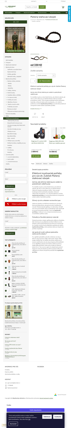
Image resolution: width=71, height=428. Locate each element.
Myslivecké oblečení (11, 65)
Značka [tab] (51, 164)
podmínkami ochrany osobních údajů (16, 228)
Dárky (7, 116)
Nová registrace (9, 190)
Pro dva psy (11, 150)
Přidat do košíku (46, 81)
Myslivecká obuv (10, 67)
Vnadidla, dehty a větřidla (14, 95)
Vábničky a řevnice (12, 102)
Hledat (42, 7)
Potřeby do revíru (12, 100)
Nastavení (13, 424)
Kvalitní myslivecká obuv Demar (13, 348)
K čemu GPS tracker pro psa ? (13, 344)
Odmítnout (47, 417)
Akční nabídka (9, 60)
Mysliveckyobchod (12, 388)
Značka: (36, 21)
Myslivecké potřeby (11, 79)
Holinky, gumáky (12, 74)
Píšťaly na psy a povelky (14, 141)
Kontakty (33, 1)
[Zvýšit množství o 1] (36, 80)
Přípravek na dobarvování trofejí (16, 111)
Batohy (10, 83)
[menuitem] (8, 12)
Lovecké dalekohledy (13, 157)
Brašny (10, 86)
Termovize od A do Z (10, 341)
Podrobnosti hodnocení (51, 20)
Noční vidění (11, 159)
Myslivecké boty (12, 72)
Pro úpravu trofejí (12, 97)
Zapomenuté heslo (10, 192)
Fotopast (8, 62)
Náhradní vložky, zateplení (14, 76)
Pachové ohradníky (11, 114)
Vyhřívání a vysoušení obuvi (15, 69)
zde (29, 419)
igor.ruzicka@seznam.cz (14, 383)
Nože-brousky (11, 93)
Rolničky (10, 152)
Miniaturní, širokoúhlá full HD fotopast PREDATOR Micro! (15, 356)
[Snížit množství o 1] (36, 82)
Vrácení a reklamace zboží (12, 337)
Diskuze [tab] (45, 164)
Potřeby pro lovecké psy (12, 118)
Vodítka (9, 148)
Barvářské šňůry (12, 136)
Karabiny (10, 145)
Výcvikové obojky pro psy (14, 129)
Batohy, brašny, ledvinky (14, 81)
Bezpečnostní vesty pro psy (15, 123)
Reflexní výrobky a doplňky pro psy (17, 143)
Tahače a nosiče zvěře (13, 104)
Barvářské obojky (12, 134)
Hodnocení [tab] (39, 164)
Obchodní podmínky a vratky (12, 374)
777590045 (10, 385)
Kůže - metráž (11, 138)
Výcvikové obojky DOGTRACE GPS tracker (16, 126)
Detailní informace (35, 109)
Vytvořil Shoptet (62, 395)
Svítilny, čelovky (12, 90)
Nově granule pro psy (11, 352)
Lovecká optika (10, 155)
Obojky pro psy (11, 131)
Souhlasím (57, 417)
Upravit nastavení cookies (46, 398)
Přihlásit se (10, 186)
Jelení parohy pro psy (13, 121)
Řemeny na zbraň (12, 109)
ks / (16, 22)
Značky (8, 164)
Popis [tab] (32, 164)
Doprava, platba (9, 372)
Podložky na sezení (13, 107)
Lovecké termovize (13, 161)
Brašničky (10, 88)
